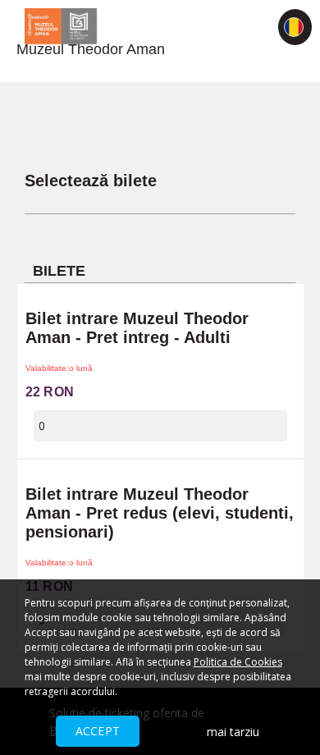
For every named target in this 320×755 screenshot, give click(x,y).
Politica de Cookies (238, 662)
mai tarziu (233, 731)
